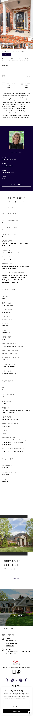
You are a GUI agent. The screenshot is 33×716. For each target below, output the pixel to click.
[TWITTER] (21, 680)
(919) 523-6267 (7, 166)
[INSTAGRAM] (12, 680)
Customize (16, 706)
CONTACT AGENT (16, 184)
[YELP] (25, 680)
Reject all (16, 702)
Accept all (16, 711)
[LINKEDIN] (16, 680)
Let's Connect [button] (16, 615)
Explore (16, 578)
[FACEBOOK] (7, 680)
